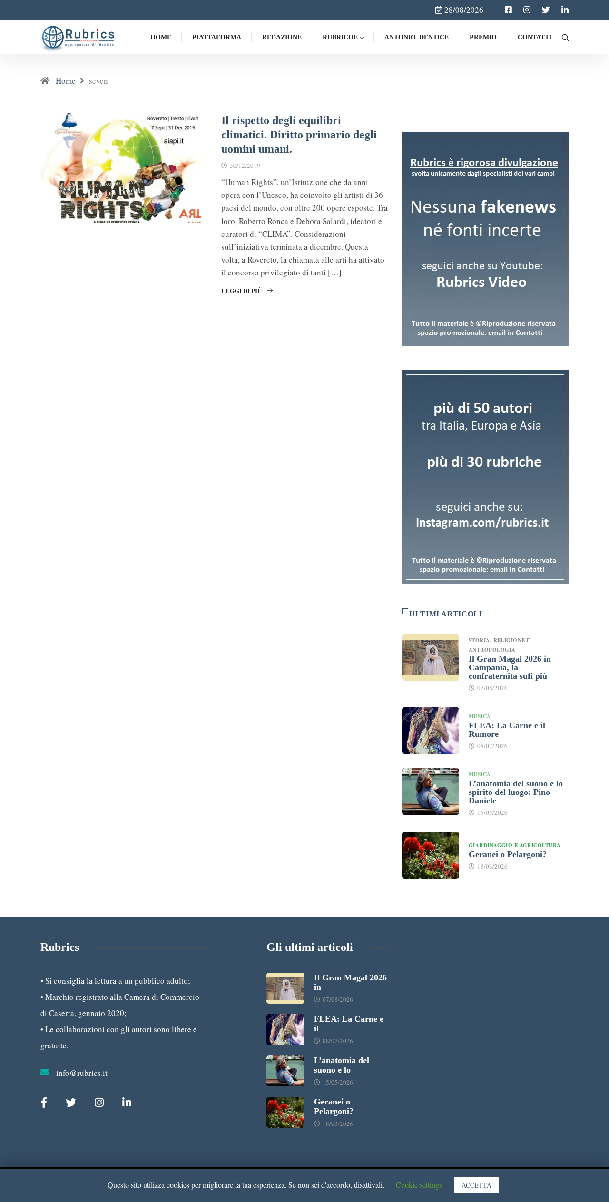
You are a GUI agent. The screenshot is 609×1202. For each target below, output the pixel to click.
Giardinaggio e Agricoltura (514, 845)
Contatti (534, 37)
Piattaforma (216, 37)
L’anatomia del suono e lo (341, 1065)
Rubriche (340, 37)
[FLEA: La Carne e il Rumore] (430, 730)
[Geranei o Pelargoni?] (430, 855)
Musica (480, 716)
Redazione (282, 37)
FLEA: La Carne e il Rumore (507, 730)
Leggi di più (241, 290)
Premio (483, 37)
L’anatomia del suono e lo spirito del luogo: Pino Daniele (516, 792)
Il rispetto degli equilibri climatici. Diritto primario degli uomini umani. (299, 134)
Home (160, 37)
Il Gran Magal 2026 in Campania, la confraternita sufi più (510, 667)
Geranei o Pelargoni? (508, 854)
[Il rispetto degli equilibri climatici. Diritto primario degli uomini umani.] (508, 10)
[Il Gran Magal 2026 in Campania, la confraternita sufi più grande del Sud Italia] (430, 657)
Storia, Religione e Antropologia (499, 645)
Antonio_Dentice (416, 37)
